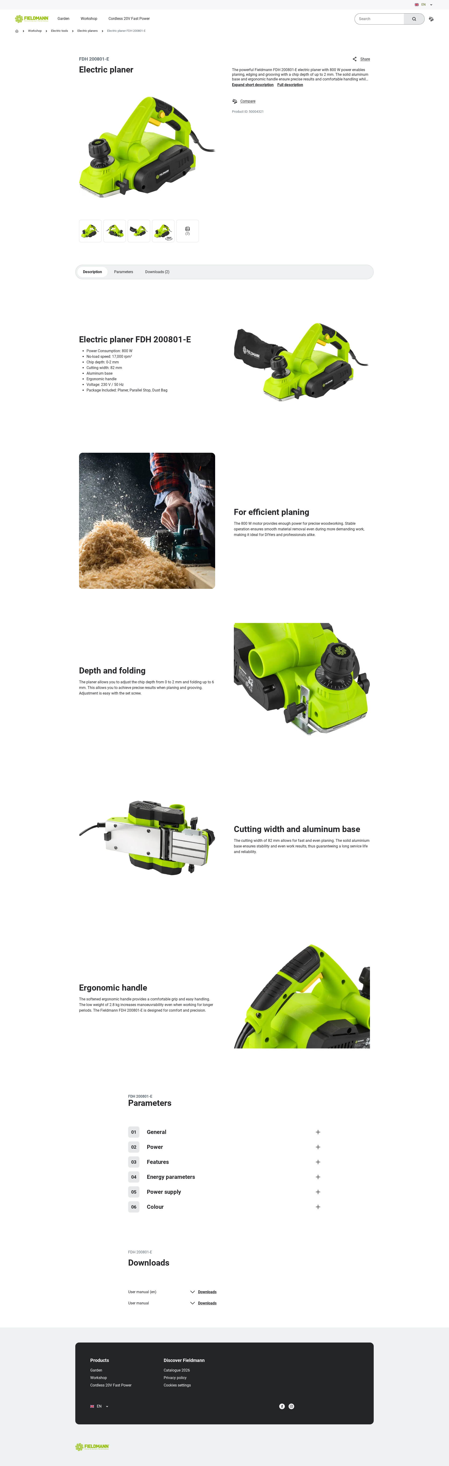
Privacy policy (175, 1378)
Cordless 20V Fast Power (110, 1385)
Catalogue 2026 (177, 1370)
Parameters (123, 272)
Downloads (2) (157, 272)
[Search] (414, 19)
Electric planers (87, 31)
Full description (290, 85)
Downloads (207, 1292)
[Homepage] (17, 31)
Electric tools (59, 31)
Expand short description (253, 85)
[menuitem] (63, 18)
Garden (96, 1370)
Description (92, 272)
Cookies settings (177, 1385)
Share (365, 59)
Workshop (35, 31)
